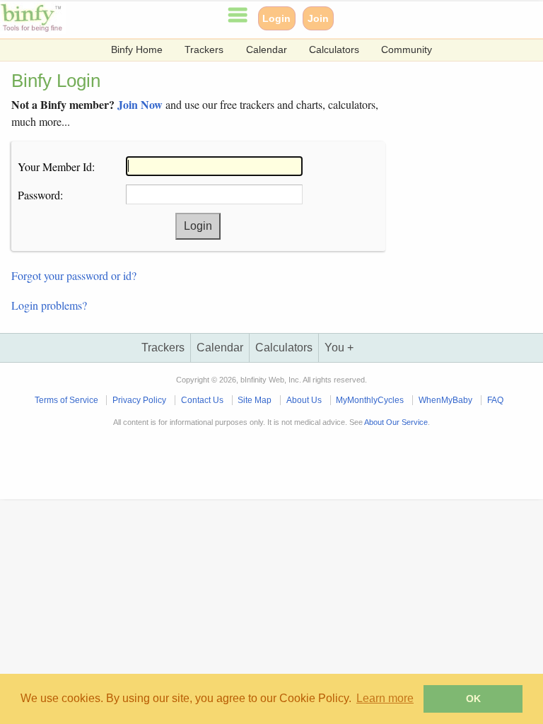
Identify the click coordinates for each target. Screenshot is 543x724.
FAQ (495, 400)
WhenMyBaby (445, 400)
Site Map (255, 400)
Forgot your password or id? (73, 275)
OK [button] (473, 698)
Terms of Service (66, 400)
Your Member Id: (56, 166)
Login (276, 18)
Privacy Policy (139, 400)
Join (318, 18)
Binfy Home (137, 50)
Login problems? (49, 305)
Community (406, 50)
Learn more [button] (385, 698)
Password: (40, 194)
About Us (304, 400)
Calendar (266, 50)
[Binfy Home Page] (33, 30)
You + (339, 347)
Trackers (204, 50)
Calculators (334, 50)
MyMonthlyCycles (370, 400)
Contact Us (202, 400)
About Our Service (396, 422)
